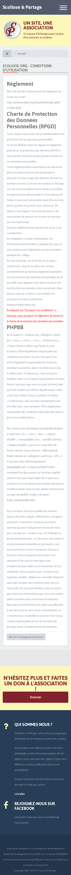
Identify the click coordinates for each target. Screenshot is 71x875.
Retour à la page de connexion (26, 637)
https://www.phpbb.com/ (21, 500)
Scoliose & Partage (22, 7)
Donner (35, 697)
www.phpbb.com (16, 467)
